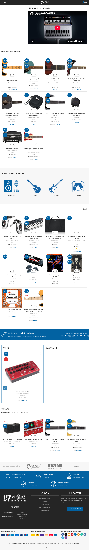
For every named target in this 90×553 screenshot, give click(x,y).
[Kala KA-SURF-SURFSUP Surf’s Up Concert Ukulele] (34, 137)
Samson (34, 243)
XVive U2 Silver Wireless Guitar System (12, 237)
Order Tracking (45, 505)
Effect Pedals (76, 277)
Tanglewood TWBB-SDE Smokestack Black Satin (12, 114)
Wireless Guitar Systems (33, 117)
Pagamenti (45, 502)
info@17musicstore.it (22, 514)
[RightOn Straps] (33, 466)
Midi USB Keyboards (34, 240)
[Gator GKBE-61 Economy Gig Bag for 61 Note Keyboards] (55, 225)
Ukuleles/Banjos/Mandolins (55, 83)
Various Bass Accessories (74, 240)
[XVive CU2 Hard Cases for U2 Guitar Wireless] (34, 102)
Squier (76, 85)
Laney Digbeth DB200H (12, 148)
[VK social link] (81, 336)
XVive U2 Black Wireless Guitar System (76, 237)
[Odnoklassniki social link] (74, 336)
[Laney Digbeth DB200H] (12, 137)
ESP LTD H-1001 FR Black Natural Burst (55, 114)
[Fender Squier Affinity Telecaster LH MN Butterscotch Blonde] (34, 298)
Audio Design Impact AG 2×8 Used (12, 440)
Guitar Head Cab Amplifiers (22, 393)
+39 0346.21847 (23, 517)
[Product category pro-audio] (11, 188)
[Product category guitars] (34, 188)
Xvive (33, 120)
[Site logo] (44, 3)
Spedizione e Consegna (45, 499)
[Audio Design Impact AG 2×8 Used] (12, 428)
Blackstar (22, 395)
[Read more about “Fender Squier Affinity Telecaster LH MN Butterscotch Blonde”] (32, 305)
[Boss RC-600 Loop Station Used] (33, 428)
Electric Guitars (12, 83)
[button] (10, 74)
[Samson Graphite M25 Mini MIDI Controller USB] (34, 225)
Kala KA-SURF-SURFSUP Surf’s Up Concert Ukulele (33, 149)
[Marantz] (12, 466)
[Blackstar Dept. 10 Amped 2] (22, 370)
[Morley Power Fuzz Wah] (76, 263)
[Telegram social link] (84, 336)
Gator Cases (55, 243)
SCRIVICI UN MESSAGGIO (74, 509)
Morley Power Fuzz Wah (76, 275)
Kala (55, 85)
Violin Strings (12, 312)
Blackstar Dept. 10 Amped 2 (22, 391)
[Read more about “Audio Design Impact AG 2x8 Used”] (10, 435)
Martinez (76, 466)
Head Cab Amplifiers (12, 150)
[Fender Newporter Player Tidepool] (34, 67)
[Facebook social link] (59, 336)
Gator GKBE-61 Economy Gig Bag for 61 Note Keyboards (55, 237)
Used (18, 442)
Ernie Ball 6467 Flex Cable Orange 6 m (12, 276)
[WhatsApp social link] (78, 336)
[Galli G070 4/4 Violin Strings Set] (12, 298)
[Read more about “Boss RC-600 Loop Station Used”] (32, 435)
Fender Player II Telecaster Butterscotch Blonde (12, 80)
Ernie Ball (12, 281)
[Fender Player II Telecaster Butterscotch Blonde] (12, 67)
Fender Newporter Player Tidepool (33, 79)
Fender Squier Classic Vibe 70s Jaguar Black (76, 80)
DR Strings (55, 281)
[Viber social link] (87, 336)
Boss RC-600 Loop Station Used (33, 440)
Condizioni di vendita (45, 508)
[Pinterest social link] (68, 336)
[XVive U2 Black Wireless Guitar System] (76, 225)
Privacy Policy (45, 511)
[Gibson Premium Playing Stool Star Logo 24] (76, 102)
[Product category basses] (56, 188)
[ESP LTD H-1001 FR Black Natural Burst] (55, 102)
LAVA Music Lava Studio (39, 8)
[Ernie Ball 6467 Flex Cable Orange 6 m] (12, 263)
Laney (12, 153)
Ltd (55, 120)
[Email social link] (65, 336)
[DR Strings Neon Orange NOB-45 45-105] (55, 263)
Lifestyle (76, 117)
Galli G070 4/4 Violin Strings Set (12, 310)
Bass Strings (55, 279)
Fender (12, 85)
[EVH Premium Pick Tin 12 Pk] (34, 263)
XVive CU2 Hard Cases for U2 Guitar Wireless (34, 114)
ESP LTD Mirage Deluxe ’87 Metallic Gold (76, 440)
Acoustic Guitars (33, 81)
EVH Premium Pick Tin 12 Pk (33, 275)
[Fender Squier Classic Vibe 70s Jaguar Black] (76, 67)
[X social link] (62, 336)
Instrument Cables (12, 279)
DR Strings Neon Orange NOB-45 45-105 (55, 276)
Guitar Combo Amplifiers (10, 442)
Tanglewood (12, 120)
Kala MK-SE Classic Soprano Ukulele (55, 80)
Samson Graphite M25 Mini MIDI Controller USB (34, 237)
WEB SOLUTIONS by (44, 547)
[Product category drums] (78, 188)
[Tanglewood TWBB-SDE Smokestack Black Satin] (12, 102)
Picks (33, 277)
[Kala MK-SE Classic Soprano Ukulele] (55, 67)
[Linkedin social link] (71, 336)
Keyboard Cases (55, 240)
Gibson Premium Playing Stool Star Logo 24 (76, 114)
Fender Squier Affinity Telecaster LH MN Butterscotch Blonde (33, 310)
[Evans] (55, 466)
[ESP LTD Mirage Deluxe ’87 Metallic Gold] (76, 428)
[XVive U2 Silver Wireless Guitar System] (12, 225)
